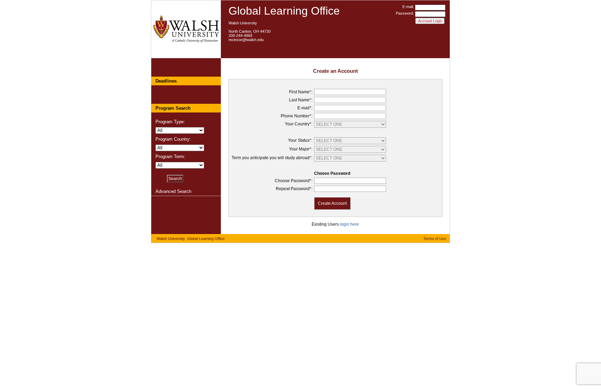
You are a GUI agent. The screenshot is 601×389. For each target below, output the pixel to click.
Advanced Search (173, 191)
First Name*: (300, 92)
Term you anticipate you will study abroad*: (272, 157)
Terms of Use (434, 238)
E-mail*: (304, 108)
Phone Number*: (296, 116)
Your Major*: (300, 149)
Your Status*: (300, 140)
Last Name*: (300, 100)
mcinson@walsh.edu (246, 40)
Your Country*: (298, 124)
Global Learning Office (284, 11)
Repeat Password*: (294, 188)
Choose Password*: (293, 180)
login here (349, 224)
